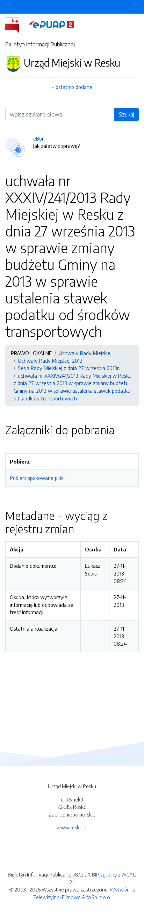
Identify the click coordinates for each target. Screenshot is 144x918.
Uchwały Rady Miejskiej (85, 353)
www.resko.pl (72, 827)
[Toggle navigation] (134, 7)
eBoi (38, 138)
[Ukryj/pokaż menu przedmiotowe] (9, 7)
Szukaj (126, 114)
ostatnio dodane (74, 87)
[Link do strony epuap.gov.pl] (51, 24)
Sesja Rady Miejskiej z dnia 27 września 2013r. (69, 368)
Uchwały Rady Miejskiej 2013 (50, 361)
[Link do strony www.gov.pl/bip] (16, 24)
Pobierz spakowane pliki (36, 478)
